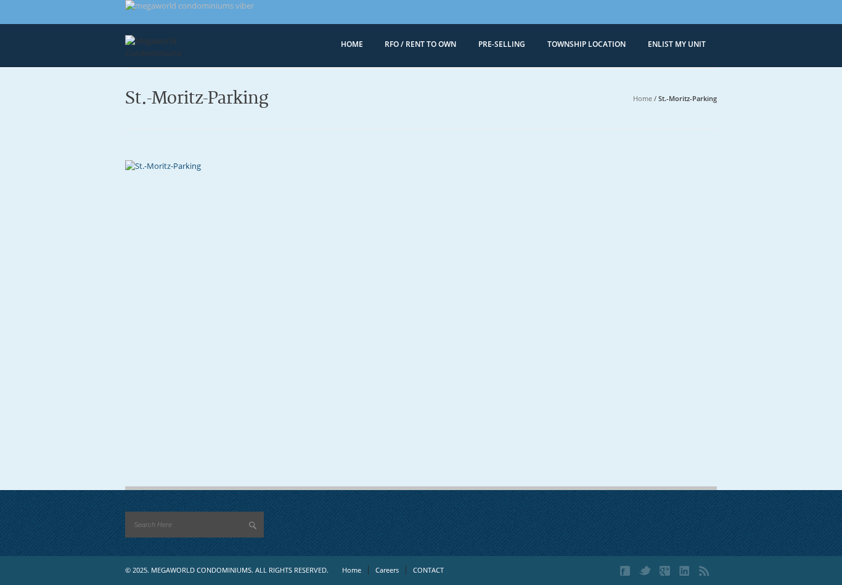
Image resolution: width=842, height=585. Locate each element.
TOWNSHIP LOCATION (586, 44)
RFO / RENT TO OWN (420, 44)
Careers (387, 570)
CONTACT (428, 570)
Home (642, 98)
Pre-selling (501, 44)
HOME (352, 44)
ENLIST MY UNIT (677, 44)
